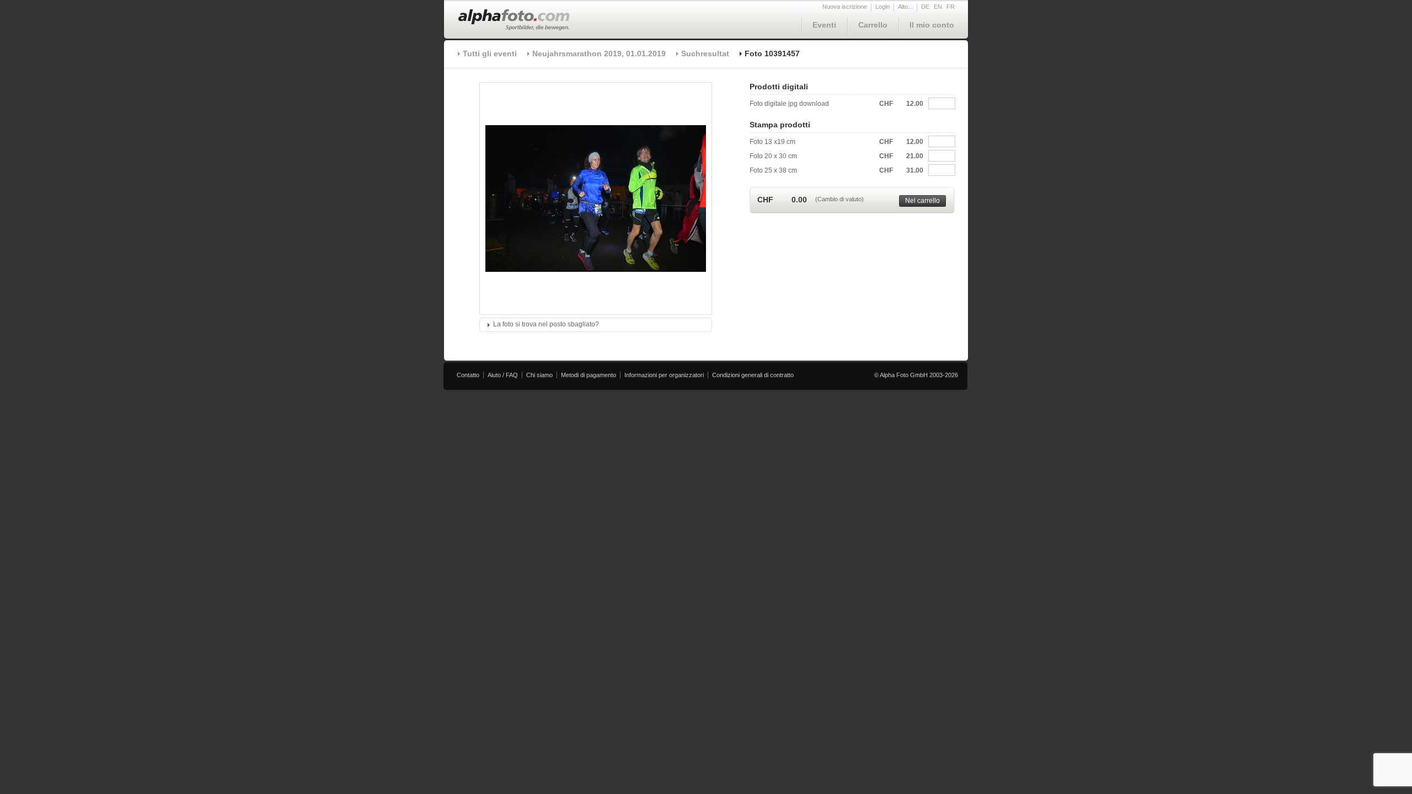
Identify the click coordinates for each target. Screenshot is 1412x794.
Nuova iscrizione (844, 6)
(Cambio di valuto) (839, 199)
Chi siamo (539, 375)
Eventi (824, 24)
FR (950, 6)
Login (882, 6)
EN (938, 6)
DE (925, 6)
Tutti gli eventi (490, 53)
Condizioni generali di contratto (753, 375)
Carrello (872, 24)
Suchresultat (705, 53)
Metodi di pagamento (588, 375)
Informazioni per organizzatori (664, 375)
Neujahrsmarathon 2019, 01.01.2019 (599, 53)
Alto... (905, 6)
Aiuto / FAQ (503, 375)
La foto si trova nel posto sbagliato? (546, 324)
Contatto (468, 375)
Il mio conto (932, 24)
